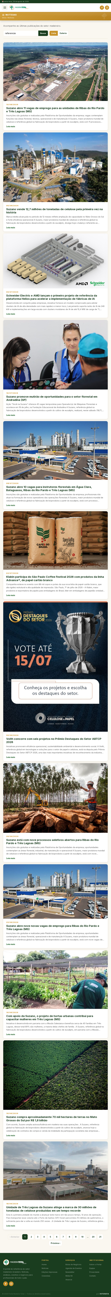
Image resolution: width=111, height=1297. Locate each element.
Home (44, 1264)
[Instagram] (107, 8)
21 (100, 1237)
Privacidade (94, 1272)
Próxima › (55, 1243)
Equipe (92, 1268)
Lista (53, 33)
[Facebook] (102, 8)
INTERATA (104, 1294)
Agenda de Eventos (74, 1268)
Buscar (43, 33)
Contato (92, 1276)
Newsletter (70, 1272)
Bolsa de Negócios (73, 1264)
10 (82, 1237)
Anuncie (69, 1280)
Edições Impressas (49, 1272)
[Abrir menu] (5, 7)
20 (93, 1237)
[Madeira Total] (18, 7)
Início (4, 18)
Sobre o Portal (95, 1264)
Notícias (11, 18)
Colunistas (46, 1276)
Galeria (63, 33)
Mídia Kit (69, 1276)
